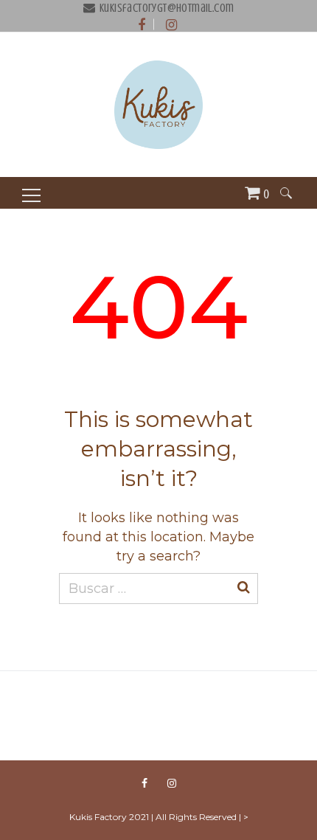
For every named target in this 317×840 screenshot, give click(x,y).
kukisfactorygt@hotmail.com (167, 8)
